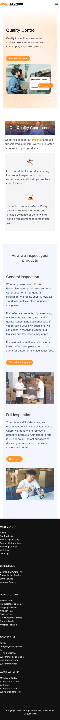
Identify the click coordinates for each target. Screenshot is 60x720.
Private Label (6, 600)
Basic (9, 288)
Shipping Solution (8, 607)
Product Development (10, 604)
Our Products (6, 536)
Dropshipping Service (10, 575)
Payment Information (10, 543)
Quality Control (7, 614)
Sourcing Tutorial (8, 546)
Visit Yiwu (4, 550)
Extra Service (6, 578)
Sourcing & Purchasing (11, 572)
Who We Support (8, 582)
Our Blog (4, 553)
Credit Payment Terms (11, 617)
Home (3, 532)
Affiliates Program (8, 624)
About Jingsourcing (9, 539)
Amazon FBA (6, 611)
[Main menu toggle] (56, 4)
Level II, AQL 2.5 (42, 296)
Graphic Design (7, 621)
